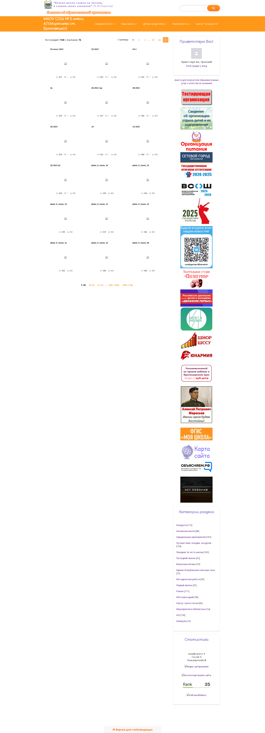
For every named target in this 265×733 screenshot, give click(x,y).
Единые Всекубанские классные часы (195, 570)
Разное (180, 591)
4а (51, 88)
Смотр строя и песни (187, 603)
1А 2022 (136, 127)
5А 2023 (95, 49)
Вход (204, 65)
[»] (165, 40)
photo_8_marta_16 (99, 165)
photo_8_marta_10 (99, 243)
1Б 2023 (54, 127)
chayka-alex (67, 66)
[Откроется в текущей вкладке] (79, 14)
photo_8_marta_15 (140, 165)
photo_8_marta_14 (58, 204)
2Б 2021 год (96, 88)
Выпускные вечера (186, 564)
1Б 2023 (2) (55, 165)
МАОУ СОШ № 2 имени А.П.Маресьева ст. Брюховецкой (64, 23)
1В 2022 (136, 88)
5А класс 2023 (56, 49)
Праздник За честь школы (189, 552)
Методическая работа (188, 579)
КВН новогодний (185, 597)
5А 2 (134, 49)
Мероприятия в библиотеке (191, 609)
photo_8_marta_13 (99, 204)
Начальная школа (185, 531)
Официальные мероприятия (190, 537)
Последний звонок (186, 558)
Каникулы (181, 621)
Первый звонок (184, 585)
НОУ (178, 615)
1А (92, 127)
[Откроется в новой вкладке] (196, 162)
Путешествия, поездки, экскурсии (193, 543)
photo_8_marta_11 (58, 243)
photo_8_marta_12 (140, 204)
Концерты (181, 525)
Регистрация (192, 65)
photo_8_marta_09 (140, 243)
